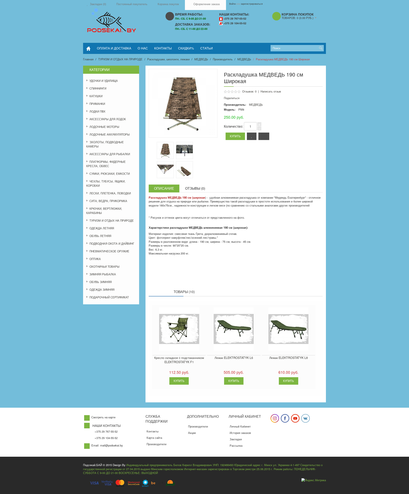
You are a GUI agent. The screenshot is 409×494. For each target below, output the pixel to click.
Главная (88, 59)
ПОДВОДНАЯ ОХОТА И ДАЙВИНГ (111, 243)
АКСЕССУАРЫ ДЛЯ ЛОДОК (107, 119)
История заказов (240, 433)
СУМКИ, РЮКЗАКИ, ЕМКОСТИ (109, 174)
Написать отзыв (271, 91)
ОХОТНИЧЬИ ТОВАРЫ (104, 266)
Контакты (152, 431)
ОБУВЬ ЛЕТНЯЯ (100, 236)
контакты (163, 48)
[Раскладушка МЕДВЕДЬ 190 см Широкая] (184, 150)
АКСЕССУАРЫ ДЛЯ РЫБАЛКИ (109, 154)
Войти (232, 3)
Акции (192, 433)
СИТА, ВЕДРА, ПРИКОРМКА (108, 201)
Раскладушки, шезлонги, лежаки (168, 59)
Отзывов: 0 (249, 91)
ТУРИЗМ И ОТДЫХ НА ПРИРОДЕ (120, 59)
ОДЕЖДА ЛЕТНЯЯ (101, 228)
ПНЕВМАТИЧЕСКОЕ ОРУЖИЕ (109, 251)
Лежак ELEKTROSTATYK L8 (288, 357)
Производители (156, 444)
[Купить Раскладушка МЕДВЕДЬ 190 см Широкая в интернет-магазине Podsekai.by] (165, 150)
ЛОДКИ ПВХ (97, 111)
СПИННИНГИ (97, 88)
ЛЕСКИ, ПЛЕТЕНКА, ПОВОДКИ (110, 193)
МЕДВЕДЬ (201, 59)
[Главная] (88, 48)
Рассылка (236, 445)
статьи (206, 48)
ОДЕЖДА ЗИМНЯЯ (101, 289)
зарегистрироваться (252, 3)
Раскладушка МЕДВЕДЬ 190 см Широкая (283, 59)
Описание (164, 188)
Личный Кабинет (240, 426)
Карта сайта (154, 438)
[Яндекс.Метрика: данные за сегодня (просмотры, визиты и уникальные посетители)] (313, 480)
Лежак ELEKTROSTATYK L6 (234, 357)
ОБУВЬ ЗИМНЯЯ (100, 282)
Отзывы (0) (195, 188)
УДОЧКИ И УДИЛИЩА (103, 81)
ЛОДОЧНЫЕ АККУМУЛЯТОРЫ (109, 134)
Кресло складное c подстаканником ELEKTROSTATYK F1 (179, 359)
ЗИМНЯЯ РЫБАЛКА (102, 274)
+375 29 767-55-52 (234, 18)
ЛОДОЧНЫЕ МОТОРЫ (104, 127)
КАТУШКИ (95, 96)
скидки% (186, 48)
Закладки (236, 439)
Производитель (223, 59)
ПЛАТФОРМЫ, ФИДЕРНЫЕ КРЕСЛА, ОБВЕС (106, 164)
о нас (143, 48)
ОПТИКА (95, 259)
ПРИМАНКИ (97, 104)
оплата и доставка (114, 48)
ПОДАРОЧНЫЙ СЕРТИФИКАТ (109, 297)
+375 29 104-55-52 (234, 23)
